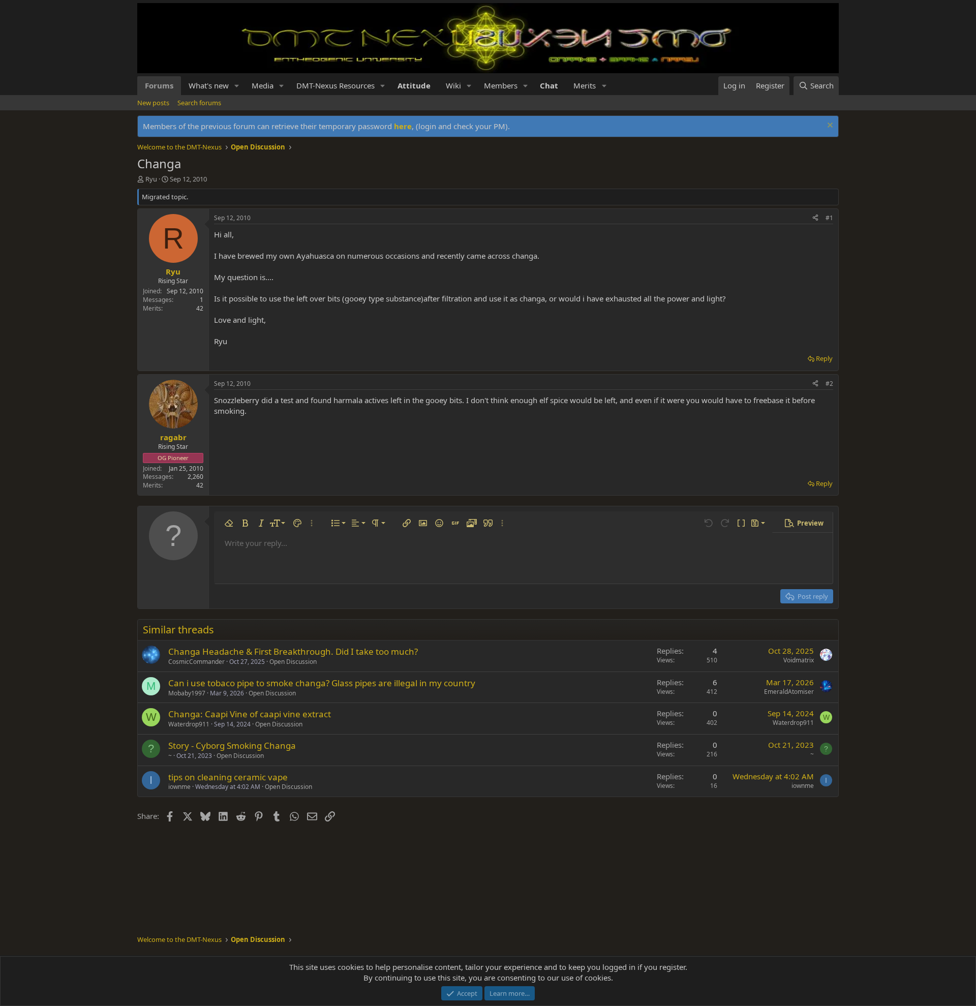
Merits (584, 85)
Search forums (199, 102)
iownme (179, 786)
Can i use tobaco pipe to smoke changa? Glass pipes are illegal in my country (321, 683)
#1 (829, 218)
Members (500, 85)
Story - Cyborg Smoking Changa (232, 745)
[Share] (815, 218)
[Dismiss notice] (829, 126)
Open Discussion (293, 661)
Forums (159, 85)
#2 (829, 383)
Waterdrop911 (188, 724)
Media (262, 85)
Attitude (414, 85)
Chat (549, 85)
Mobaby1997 (186, 693)
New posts (153, 102)
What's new (209, 85)
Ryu (151, 179)
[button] (237, 85)
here (403, 126)
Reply (824, 358)
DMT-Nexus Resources (335, 85)
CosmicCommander (196, 661)
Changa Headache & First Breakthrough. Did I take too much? (293, 651)
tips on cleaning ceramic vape (228, 777)
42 (199, 308)
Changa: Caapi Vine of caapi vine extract (249, 714)
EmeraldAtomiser (789, 691)
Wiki (453, 85)
